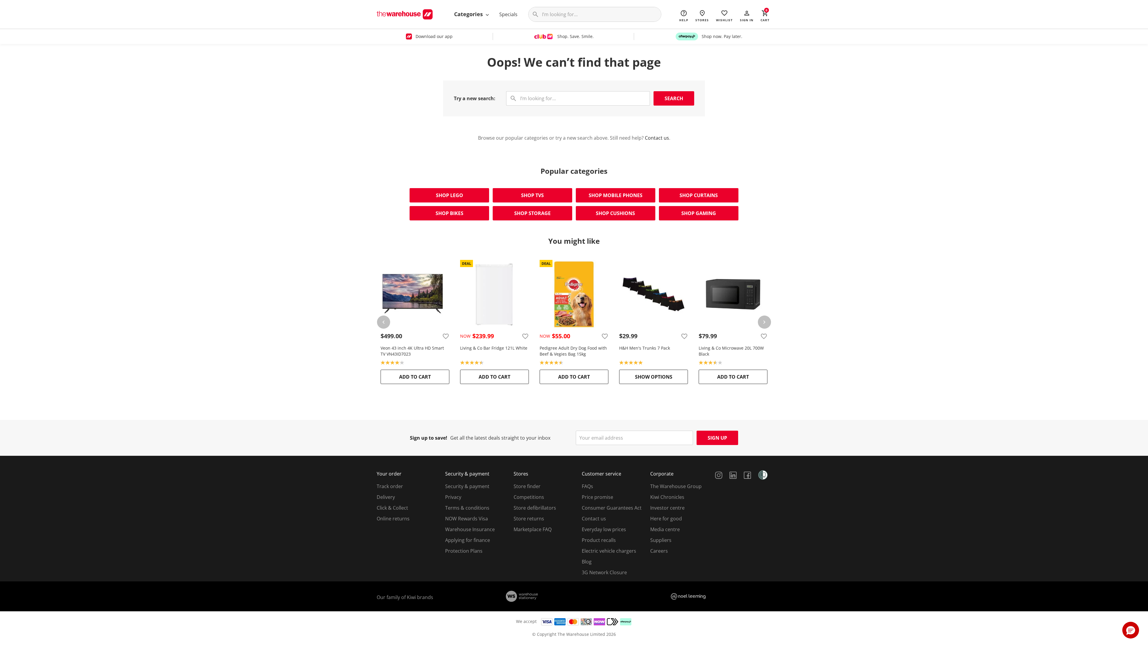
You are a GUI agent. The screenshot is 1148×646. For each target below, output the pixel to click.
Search (674, 98)
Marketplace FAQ (533, 529)
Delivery (386, 497)
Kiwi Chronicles (667, 497)
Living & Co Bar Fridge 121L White (493, 348)
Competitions (529, 497)
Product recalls (599, 540)
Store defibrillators (535, 508)
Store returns (529, 518)
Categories (469, 14)
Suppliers (660, 540)
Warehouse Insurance (470, 529)
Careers (659, 551)
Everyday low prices (604, 529)
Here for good (666, 518)
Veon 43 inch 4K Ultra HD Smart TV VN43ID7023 (412, 351)
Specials (508, 14)
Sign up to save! (428, 438)
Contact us (657, 138)
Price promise (597, 497)
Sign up (717, 438)
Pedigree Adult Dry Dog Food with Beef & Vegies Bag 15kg (573, 351)
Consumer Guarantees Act (612, 508)
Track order (390, 486)
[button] (746, 16)
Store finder (527, 486)
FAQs (587, 486)
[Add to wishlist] (445, 336)
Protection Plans (464, 551)
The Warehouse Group (676, 486)
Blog (587, 561)
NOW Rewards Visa (466, 518)
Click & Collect (392, 508)
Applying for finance (467, 540)
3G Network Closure (604, 572)
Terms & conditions (467, 508)
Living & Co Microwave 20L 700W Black (731, 351)
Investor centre (667, 508)
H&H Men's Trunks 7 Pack (644, 348)
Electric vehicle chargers (609, 551)
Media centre (665, 529)
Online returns (393, 518)
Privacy (453, 497)
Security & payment (467, 486)
